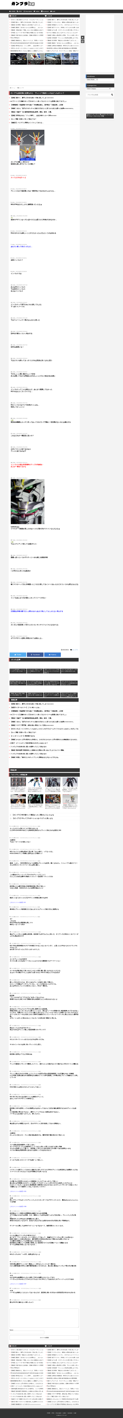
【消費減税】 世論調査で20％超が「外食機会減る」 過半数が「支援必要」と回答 (36, 105)
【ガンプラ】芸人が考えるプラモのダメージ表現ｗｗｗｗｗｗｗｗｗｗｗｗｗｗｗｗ (18, 807)
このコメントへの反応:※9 (18, 902)
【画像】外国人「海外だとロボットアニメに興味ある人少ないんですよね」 (34, 757)
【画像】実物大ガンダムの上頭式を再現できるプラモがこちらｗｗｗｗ (69, 806)
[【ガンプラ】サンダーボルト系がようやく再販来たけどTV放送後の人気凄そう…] (53, 782)
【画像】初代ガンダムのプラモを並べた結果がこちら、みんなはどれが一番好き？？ (18, 790)
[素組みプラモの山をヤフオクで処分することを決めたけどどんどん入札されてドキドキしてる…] (53, 799)
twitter (37, 11)
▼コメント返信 (36, 826)
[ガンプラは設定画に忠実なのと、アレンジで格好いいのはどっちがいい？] (52, 654)
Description (28, 11)
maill (53, 11)
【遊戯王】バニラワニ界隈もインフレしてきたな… (27, 122)
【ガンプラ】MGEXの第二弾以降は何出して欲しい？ (35, 806)
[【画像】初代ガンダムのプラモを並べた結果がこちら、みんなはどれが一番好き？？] (18, 782)
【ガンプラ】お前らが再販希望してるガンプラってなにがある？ (69, 789)
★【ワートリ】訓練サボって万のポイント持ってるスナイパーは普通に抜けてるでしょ (38, 101)
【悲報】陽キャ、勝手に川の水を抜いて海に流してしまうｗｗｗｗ (32, 97)
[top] (82, 37)
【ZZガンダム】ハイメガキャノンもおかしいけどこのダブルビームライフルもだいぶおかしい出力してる (44, 729)
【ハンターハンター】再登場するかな (22, 736)
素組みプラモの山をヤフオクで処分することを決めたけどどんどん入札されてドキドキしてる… (52, 807)
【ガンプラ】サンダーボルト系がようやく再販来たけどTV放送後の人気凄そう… (52, 790)
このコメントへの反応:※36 (18, 1206)
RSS (20, 11)
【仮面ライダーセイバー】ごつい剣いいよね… (25, 707)
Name (11, 1330)
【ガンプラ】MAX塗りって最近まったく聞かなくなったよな (33, 815)
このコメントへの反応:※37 (18, 1284)
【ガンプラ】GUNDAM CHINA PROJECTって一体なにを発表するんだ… (35, 789)
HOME (13, 11)
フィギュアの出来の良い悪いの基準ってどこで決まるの (28, 746)
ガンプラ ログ (63, 1415)
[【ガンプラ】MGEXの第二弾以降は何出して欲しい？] (35, 799)
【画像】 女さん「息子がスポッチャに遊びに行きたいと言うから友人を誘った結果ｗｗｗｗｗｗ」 (42, 108)
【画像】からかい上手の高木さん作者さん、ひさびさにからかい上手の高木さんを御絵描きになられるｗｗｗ (45, 739)
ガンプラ (75, 650)
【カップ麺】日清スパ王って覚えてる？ (23, 119)
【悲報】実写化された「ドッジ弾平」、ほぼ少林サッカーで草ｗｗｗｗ (33, 115)
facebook (46, 11)
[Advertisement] (44, 71)
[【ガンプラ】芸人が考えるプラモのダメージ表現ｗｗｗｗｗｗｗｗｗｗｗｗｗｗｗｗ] (18, 799)
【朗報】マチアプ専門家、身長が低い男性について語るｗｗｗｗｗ (32, 725)
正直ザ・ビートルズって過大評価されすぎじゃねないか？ (29, 743)
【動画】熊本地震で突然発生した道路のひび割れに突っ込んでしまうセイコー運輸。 (37, 750)
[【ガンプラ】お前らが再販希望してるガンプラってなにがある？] (70, 782)
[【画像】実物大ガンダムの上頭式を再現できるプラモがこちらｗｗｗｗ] (70, 799)
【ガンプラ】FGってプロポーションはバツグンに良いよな (32, 818)
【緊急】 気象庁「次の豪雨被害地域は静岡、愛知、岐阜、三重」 (31, 112)
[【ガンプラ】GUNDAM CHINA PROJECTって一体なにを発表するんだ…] (35, 782)
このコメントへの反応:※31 (18, 1191)
